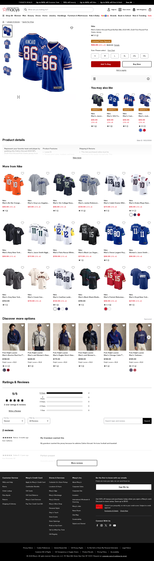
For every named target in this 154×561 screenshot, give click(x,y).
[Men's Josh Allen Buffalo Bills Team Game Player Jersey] (145, 100)
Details (116, 45)
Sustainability (76, 519)
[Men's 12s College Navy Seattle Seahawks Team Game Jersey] (64, 184)
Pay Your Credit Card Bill (34, 504)
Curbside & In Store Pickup (58, 482)
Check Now (124, 511)
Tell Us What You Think (57, 530)
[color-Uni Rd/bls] (144, 130)
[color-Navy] (134, 214)
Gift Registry (53, 534)
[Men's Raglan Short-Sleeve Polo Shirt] (64, 337)
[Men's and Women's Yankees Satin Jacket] (89, 337)
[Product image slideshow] (45, 62)
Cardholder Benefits (32, 486)
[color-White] (131, 214)
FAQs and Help (7, 482)
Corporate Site (77, 491)
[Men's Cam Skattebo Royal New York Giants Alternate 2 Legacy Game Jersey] (129, 100)
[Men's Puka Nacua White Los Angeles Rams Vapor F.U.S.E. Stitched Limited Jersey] (64, 234)
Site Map (75, 515)
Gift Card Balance (32, 495)
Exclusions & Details (111, 511)
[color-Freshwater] (131, 370)
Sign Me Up (124, 487)
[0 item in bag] (150, 9)
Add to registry (121, 70)
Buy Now (137, 64)
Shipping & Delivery (9, 504)
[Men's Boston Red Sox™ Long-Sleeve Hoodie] (13, 337)
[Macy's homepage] (3, 22)
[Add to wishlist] (72, 28)
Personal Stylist (54, 508)
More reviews (77, 463)
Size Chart (111, 50)
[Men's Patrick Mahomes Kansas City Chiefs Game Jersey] (115, 279)
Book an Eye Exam (55, 525)
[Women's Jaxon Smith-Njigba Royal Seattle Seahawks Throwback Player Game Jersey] (140, 234)
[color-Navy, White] (66, 308)
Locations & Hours (55, 486)
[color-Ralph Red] (8, 370)
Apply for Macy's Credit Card (35, 482)
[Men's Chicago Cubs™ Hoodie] (115, 337)
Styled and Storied (78, 523)
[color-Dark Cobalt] (4, 370)
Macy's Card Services (33, 499)
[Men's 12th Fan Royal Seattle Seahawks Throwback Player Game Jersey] (113, 100)
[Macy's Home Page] (10, 9)
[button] (39, 62)
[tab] (7, 31)
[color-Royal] (140, 130)
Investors (75, 495)
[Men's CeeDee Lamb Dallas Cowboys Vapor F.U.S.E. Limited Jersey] (64, 279)
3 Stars (42, 402)
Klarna (4, 486)
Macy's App (53, 491)
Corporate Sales (77, 486)
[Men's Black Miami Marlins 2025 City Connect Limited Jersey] (89, 279)
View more (77, 158)
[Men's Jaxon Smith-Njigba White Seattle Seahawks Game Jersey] (39, 234)
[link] (97, 119)
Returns (5, 499)
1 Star (42, 410)
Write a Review (15, 411)
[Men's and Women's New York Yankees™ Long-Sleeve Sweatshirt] (39, 337)
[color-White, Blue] (62, 308)
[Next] (149, 100)
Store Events (53, 517)
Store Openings (54, 521)
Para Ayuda (6, 495)
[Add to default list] (101, 94)
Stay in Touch (53, 512)
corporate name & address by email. (114, 556)
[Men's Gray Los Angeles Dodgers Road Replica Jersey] (39, 184)
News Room (76, 510)
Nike (93, 26)
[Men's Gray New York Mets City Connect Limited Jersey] (13, 279)
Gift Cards (29, 491)
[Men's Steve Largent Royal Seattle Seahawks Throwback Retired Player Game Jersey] (115, 234)
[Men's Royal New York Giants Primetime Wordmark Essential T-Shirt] (140, 279)
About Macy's (77, 482)
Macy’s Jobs (76, 506)
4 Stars (42, 397)
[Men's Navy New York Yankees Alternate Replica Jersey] (13, 234)
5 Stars (42, 393)
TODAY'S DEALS (25, 2)
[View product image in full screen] (18, 97)
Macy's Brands (54, 499)
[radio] (140, 130)
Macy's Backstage (55, 495)
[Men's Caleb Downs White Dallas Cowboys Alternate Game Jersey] (115, 184)
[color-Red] (138, 214)
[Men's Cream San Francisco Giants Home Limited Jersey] (39, 279)
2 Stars (42, 406)
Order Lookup (7, 491)
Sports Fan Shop (28, 22)
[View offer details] (121, 78)
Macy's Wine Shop (55, 504)
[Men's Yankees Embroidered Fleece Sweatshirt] (140, 337)
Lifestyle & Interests (13, 22)
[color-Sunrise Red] (134, 370)
